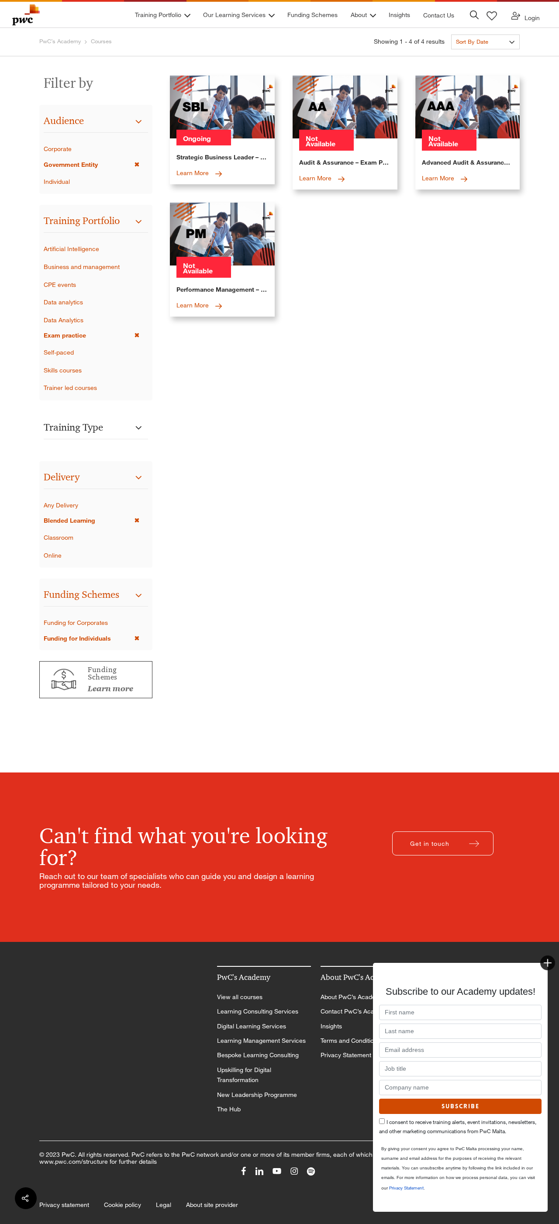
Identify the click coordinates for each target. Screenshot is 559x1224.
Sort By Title (471, 57)
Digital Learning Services (251, 1026)
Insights (331, 1026)
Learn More (193, 172)
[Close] (547, 962)
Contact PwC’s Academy (355, 1011)
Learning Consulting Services (257, 1011)
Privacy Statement (346, 1055)
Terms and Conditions (350, 1040)
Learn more (110, 688)
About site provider (212, 1204)
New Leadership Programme (257, 1094)
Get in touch (429, 843)
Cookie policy (122, 1204)
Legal (163, 1204)
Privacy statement (64, 1204)
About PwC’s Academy (352, 996)
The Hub (229, 1109)
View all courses (239, 996)
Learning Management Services (261, 1040)
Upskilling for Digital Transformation (244, 1074)
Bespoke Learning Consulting (258, 1055)
